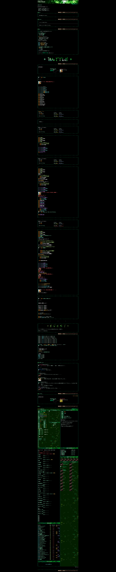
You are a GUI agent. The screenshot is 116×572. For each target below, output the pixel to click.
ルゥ (39, 373)
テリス (39, 31)
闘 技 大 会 (45, 52)
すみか (41, 411)
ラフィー (39, 382)
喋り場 (44, 411)
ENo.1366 (65, 466)
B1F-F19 (41, 412)
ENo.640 (64, 469)
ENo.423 (66, 463)
